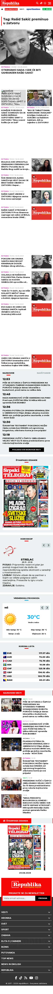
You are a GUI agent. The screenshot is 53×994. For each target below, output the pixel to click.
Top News (7, 958)
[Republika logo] (11, 3)
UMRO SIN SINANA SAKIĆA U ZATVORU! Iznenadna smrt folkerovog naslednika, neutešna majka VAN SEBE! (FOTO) (15, 362)
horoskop (26, 539)
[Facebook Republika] (16, 978)
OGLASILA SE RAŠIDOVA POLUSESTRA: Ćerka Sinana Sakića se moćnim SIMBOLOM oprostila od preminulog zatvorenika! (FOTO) (15, 278)
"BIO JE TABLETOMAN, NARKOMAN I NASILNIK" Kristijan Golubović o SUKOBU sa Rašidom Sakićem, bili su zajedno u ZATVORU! (39, 116)
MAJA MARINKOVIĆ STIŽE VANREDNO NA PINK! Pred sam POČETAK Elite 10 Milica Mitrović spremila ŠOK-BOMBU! (26, 400)
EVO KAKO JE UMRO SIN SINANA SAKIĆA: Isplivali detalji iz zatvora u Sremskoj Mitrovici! (13, 310)
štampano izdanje (26, 460)
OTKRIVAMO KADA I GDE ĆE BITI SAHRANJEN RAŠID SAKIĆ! (21, 71)
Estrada (5, 67)
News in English (11, 964)
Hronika (26, 738)
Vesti (22, 9)
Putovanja (8, 953)
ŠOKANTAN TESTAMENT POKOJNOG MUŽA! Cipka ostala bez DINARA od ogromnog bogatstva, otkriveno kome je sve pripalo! (25, 428)
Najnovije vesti (12, 693)
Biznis (5, 947)
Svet (4, 924)
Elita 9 (25, 721)
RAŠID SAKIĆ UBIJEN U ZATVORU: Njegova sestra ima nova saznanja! (14, 196)
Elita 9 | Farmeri (11, 941)
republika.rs (23, 983)
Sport (5, 929)
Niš (6, 607)
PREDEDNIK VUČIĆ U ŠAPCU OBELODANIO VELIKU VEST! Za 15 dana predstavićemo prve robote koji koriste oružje (26, 440)
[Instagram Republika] (36, 978)
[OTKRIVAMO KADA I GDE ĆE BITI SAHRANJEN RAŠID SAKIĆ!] (26, 47)
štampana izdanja (17, 821)
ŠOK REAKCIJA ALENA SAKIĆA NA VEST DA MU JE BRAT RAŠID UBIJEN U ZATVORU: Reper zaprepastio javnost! (14, 181)
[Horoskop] (45, 3)
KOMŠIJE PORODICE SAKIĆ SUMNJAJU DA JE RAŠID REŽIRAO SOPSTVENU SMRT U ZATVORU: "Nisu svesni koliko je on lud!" (13, 116)
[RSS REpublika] (31, 978)
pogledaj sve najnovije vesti (26, 450)
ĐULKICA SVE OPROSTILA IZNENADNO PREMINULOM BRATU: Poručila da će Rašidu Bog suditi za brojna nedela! (15, 165)
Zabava (5, 935)
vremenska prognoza (26, 598)
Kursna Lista (26, 646)
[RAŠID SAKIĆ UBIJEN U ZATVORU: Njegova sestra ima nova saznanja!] (42, 197)
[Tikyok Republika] (21, 978)
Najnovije (8, 373)
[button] (44, 545)
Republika (7, 970)
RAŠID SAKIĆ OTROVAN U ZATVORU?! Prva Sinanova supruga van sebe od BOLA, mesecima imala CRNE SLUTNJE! (15, 214)
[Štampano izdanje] (25, 848)
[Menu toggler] (49, 3)
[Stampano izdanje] (26, 497)
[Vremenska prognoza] (41, 3)
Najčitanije (43, 373)
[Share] (3, 32)
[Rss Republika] (26, 978)
